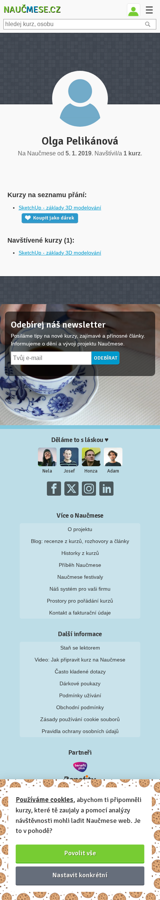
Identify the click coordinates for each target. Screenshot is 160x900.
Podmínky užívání (80, 695)
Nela (47, 471)
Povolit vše (80, 853)
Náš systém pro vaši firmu (80, 589)
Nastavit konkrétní (80, 875)
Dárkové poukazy (80, 683)
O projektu (80, 529)
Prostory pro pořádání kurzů (80, 601)
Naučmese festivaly (80, 577)
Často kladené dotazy (80, 672)
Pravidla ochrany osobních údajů (80, 731)
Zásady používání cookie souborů (80, 719)
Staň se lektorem (80, 648)
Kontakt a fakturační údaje (80, 613)
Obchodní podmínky (80, 707)
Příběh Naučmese (80, 565)
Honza (90, 471)
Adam (113, 471)
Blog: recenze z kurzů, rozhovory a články (80, 541)
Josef (69, 471)
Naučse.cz (32, 9)
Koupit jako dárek (53, 218)
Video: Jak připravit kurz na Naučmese (80, 660)
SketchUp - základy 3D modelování (60, 208)
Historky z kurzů (80, 553)
